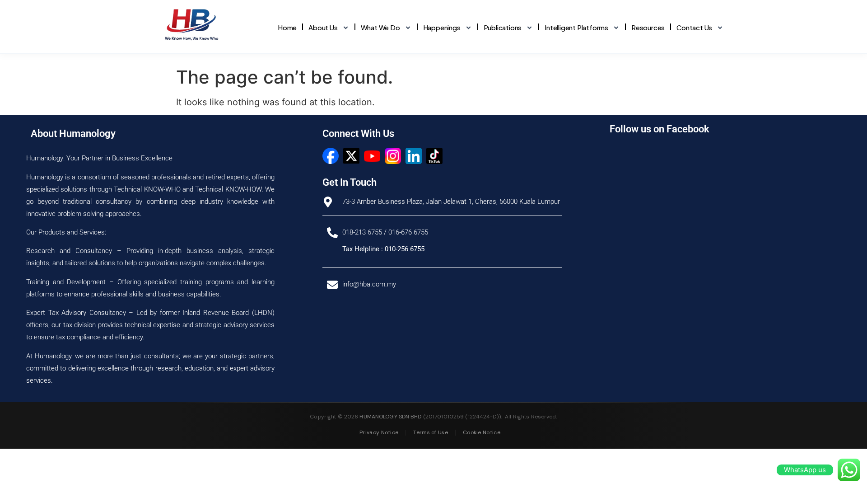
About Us (322, 27)
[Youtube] (372, 156)
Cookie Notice (481, 432)
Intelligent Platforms (576, 27)
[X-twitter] (351, 156)
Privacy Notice (378, 432)
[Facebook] (330, 156)
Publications (503, 27)
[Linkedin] (414, 156)
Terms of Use (430, 432)
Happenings (442, 27)
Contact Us (694, 27)
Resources (648, 27)
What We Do (380, 27)
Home (287, 27)
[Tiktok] (434, 156)
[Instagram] (393, 156)
